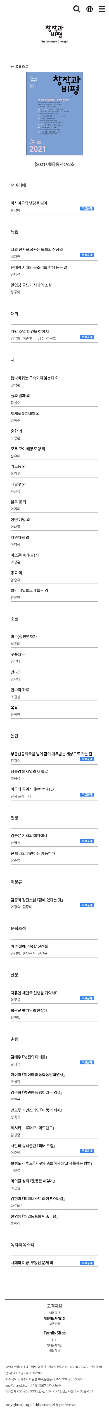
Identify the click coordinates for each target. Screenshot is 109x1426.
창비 (54, 1340)
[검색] (77, 9)
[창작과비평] (54, 34)
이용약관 (54, 1313)
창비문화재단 (54, 1345)
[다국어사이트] (89, 9)
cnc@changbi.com (17, 1385)
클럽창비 (54, 1351)
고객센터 (54, 1324)
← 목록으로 (20, 67)
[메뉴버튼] (102, 9)
